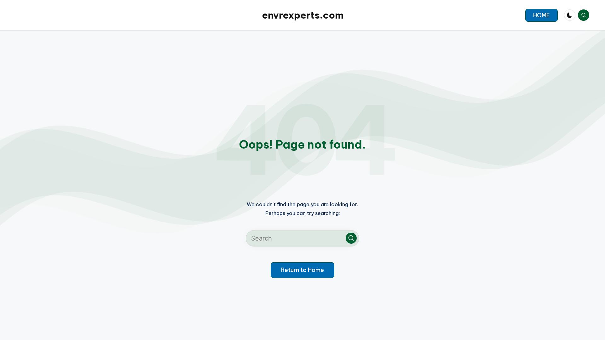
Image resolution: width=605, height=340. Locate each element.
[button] (541, 15)
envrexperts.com (302, 15)
